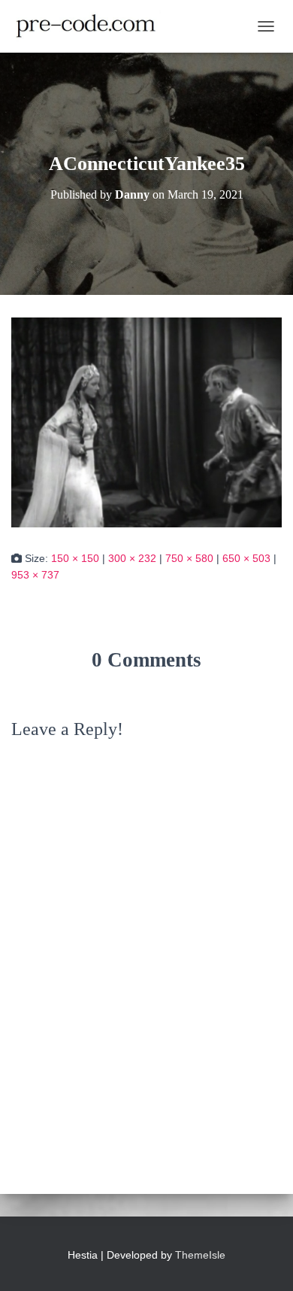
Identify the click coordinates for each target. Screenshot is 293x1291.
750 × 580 (189, 558)
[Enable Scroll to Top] (263, 1261)
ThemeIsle (200, 1255)
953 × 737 (35, 575)
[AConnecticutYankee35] (146, 421)
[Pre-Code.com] (91, 26)
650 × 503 (246, 558)
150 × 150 (75, 558)
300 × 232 (132, 558)
